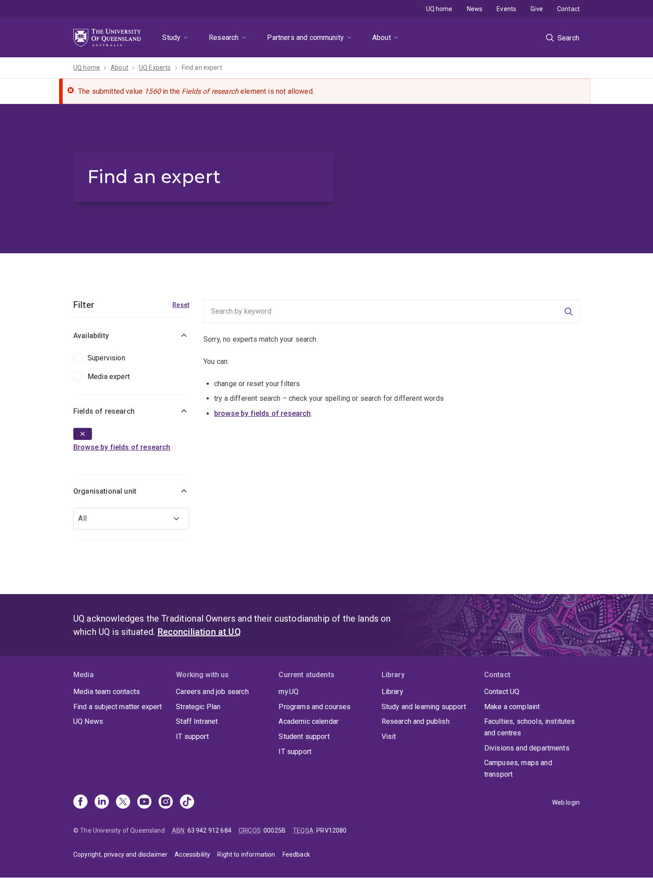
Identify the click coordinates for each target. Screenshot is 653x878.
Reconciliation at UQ (199, 632)
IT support (192, 736)
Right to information (246, 854)
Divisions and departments (526, 748)
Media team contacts (106, 691)
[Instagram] (166, 802)
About (381, 37)
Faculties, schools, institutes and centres (529, 727)
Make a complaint (512, 706)
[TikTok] (187, 802)
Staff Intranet (197, 721)
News (475, 8)
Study (171, 37)
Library (392, 691)
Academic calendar (308, 721)
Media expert (109, 376)
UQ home (439, 8)
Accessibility (192, 854)
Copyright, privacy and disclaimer (120, 854)
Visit (389, 736)
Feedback (296, 854)
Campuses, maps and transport (518, 768)
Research (224, 37)
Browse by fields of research (121, 447)
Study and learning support (424, 706)
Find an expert (202, 67)
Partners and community (305, 37)
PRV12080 (331, 830)
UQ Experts (155, 67)
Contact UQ (502, 691)
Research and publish (416, 721)
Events (506, 8)
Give (536, 8)
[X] (123, 802)
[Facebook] (80, 802)
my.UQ (289, 691)
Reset (180, 304)
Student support (304, 736)
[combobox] (131, 519)
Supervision (106, 358)
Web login (566, 802)
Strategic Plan (198, 706)
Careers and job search (212, 691)
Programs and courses (314, 706)
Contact (568, 8)
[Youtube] (144, 802)
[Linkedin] (102, 802)
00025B (274, 830)
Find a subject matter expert (117, 706)
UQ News (88, 721)
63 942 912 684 (209, 830)
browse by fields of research (262, 413)
